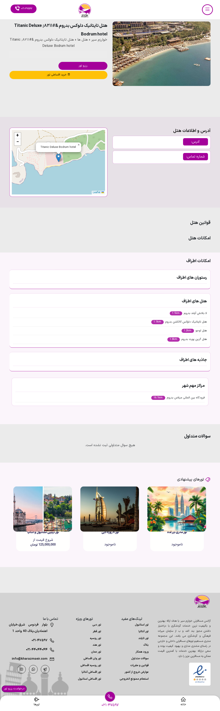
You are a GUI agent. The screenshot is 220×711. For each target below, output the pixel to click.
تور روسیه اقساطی (90, 665)
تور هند (97, 645)
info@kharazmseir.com (29, 658)
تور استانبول (142, 625)
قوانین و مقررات (139, 665)
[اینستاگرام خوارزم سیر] (21, 669)
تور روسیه (95, 638)
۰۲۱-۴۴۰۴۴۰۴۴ (36, 649)
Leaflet (97, 192)
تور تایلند (143, 638)
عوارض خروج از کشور (137, 672)
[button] (196, 97)
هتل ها (82, 39)
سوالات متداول (140, 658)
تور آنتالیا (144, 631)
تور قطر (97, 631)
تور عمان (96, 652)
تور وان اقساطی (92, 658)
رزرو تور (83, 66)
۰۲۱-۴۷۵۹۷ (39, 640)
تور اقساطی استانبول (89, 679)
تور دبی (96, 625)
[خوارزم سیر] (200, 601)
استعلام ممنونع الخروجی (134, 679)
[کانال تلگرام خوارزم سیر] (45, 669)
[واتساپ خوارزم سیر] (33, 669)
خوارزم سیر (99, 39)
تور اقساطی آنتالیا (91, 672)
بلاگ (146, 645)
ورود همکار (142, 652)
